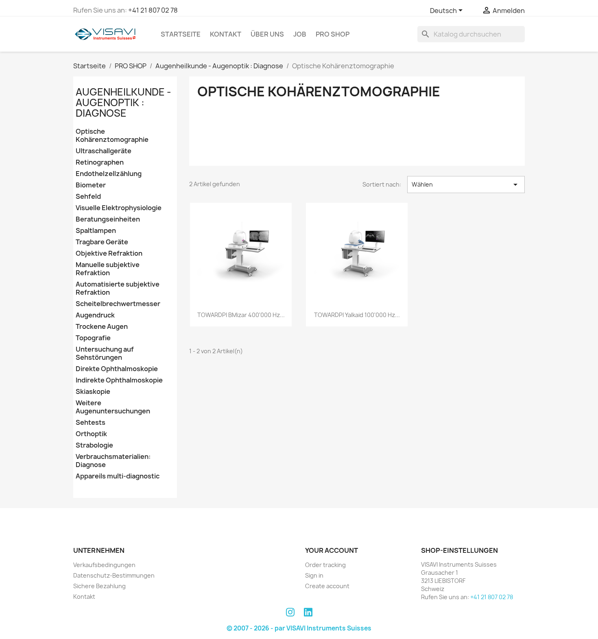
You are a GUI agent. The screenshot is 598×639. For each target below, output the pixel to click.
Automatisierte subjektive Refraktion (117, 288)
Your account (331, 550)
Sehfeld (88, 196)
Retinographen (100, 162)
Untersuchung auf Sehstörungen (105, 353)
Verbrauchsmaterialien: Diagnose (113, 460)
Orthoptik (91, 434)
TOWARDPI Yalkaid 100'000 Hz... (357, 315)
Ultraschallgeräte (103, 151)
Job (299, 34)
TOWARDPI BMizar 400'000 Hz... (241, 315)
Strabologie (94, 445)
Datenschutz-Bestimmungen (114, 575)
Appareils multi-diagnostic (117, 476)
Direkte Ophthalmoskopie (117, 369)
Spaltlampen (96, 230)
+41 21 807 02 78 (153, 10)
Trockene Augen (102, 326)
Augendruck (95, 315)
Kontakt (225, 34)
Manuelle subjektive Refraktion (108, 269)
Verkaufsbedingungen (104, 565)
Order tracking (325, 565)
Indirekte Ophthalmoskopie (119, 380)
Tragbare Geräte (102, 242)
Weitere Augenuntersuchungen (113, 407)
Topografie (93, 338)
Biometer (91, 185)
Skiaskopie (93, 391)
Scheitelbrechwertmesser (118, 304)
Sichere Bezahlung (99, 586)
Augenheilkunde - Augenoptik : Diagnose (123, 102)
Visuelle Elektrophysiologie (119, 208)
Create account (327, 586)
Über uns (267, 34)
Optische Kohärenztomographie (112, 135)
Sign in (314, 575)
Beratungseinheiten (108, 219)
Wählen (466, 184)
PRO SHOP (332, 34)
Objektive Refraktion (109, 253)
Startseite (181, 34)
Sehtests (90, 422)
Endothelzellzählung (109, 174)
